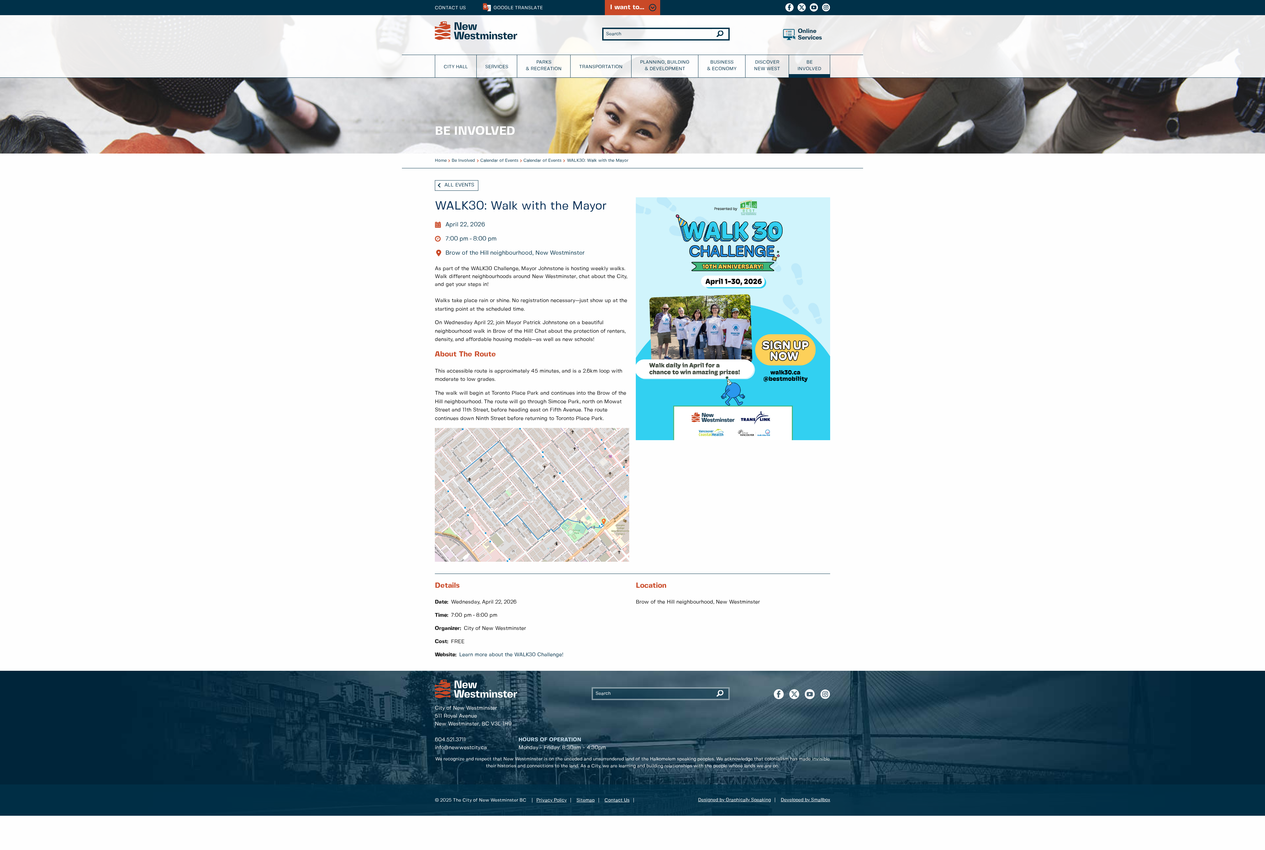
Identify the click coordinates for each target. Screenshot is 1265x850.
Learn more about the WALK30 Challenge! (511, 654)
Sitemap (585, 800)
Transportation (601, 67)
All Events (459, 185)
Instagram (826, 7)
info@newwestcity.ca (461, 747)
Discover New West (767, 65)
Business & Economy (722, 65)
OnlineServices (810, 35)
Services (496, 67)
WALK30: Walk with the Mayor (598, 160)
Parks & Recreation (544, 65)
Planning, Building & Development (664, 65)
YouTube (814, 7)
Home (441, 160)
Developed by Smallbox (805, 800)
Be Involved (809, 65)
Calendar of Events (499, 160)
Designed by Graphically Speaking (734, 800)
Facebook (789, 7)
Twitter (802, 7)
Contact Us (450, 8)
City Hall (456, 67)
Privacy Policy (551, 800)
